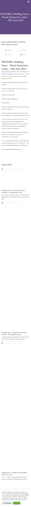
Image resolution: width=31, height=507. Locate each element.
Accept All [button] (16, 503)
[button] (28, 1)
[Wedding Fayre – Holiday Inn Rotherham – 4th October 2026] (12, 406)
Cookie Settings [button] (7, 503)
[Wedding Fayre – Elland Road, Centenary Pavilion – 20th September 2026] (12, 266)
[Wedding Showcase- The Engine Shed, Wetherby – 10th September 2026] (14, 178)
